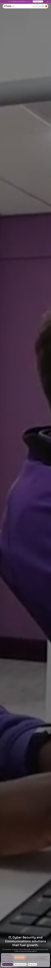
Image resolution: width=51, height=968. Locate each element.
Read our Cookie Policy (7, 961)
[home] (9, 6)
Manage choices (32, 964)
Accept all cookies (7, 964)
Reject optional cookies (20, 964)
